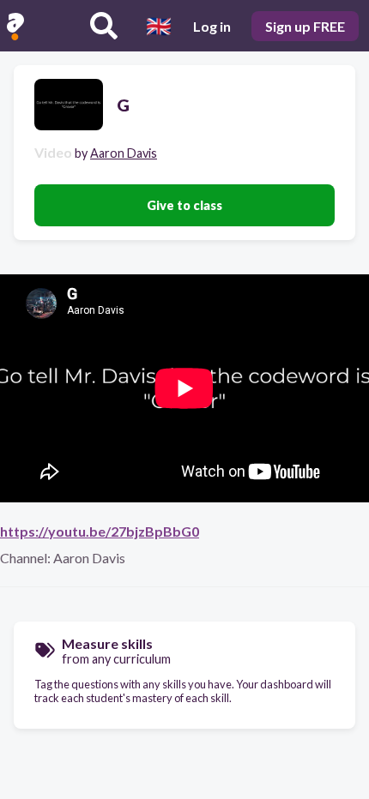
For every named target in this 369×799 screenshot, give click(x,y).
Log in (212, 26)
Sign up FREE (305, 26)
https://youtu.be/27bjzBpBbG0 (99, 531)
